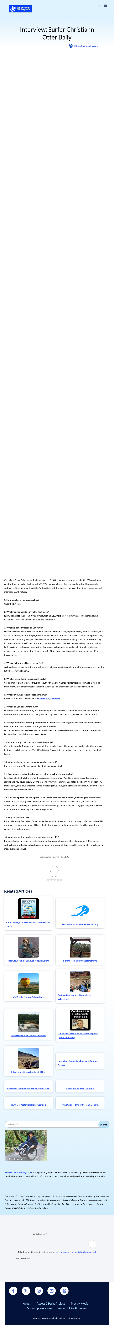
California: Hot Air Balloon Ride (28, 997)
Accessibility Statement (73, 1308)
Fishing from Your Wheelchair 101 (80, 960)
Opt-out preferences (39, 1308)
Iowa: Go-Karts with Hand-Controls (28, 1104)
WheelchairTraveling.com (86, 45)
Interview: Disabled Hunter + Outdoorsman (28, 1088)
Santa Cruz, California (49, 698)
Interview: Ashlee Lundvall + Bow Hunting (28, 960)
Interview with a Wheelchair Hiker (28, 1072)
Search (104, 1124)
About (27, 1303)
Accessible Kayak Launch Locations (28, 1035)
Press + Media (79, 1303)
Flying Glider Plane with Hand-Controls (80, 1104)
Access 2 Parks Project (51, 1303)
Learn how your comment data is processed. (75, 1252)
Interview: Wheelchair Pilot (80, 1088)
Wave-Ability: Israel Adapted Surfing (80, 924)
